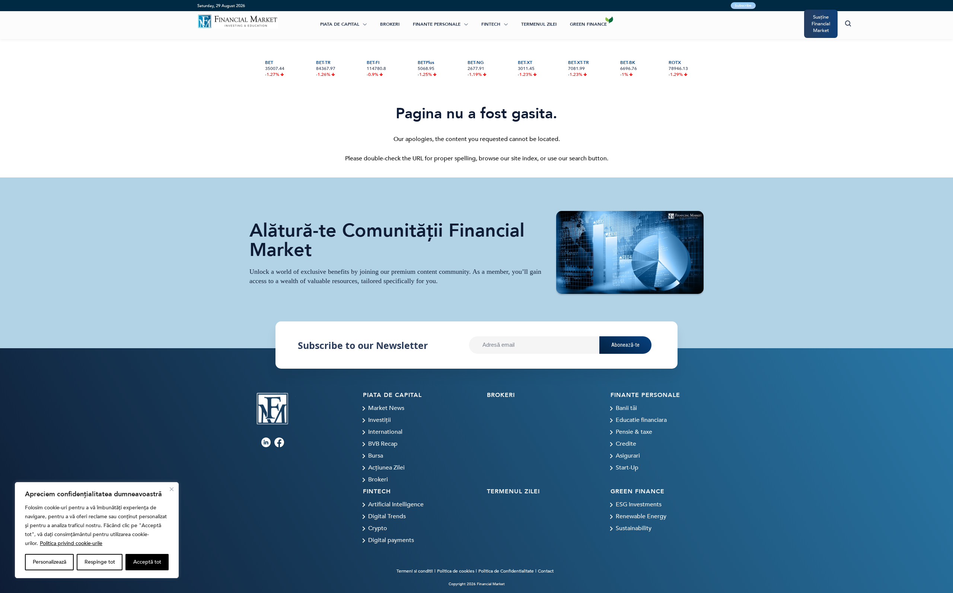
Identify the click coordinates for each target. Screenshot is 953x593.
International (385, 432)
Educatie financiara (641, 420)
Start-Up (627, 468)
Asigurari (628, 456)
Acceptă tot (147, 561)
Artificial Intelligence (396, 504)
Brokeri (389, 24)
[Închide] (171, 489)
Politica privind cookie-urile (71, 543)
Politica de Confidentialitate (506, 571)
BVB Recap (383, 444)
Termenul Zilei (539, 24)
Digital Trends (387, 516)
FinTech (490, 24)
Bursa (375, 456)
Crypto (377, 528)
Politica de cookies (455, 571)
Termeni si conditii (414, 571)
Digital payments (391, 540)
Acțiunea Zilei (386, 468)
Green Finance (588, 24)
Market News (386, 408)
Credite (626, 444)
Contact (546, 571)
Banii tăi (626, 408)
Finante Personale (436, 24)
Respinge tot (100, 561)
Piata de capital (339, 24)
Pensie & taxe (634, 432)
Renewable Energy (641, 516)
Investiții (379, 420)
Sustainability (633, 528)
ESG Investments (639, 504)
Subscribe (743, 5)
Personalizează (49, 561)
